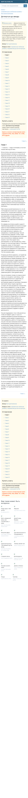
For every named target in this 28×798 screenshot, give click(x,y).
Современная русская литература (16, 48)
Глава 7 (7, 72)
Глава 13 (7, 89)
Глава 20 (7, 109)
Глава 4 (7, 63)
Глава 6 (7, 69)
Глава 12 (7, 86)
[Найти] (25, 5)
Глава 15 (7, 94)
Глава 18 (7, 103)
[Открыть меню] (25, 1)
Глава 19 (7, 106)
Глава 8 (7, 75)
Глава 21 (7, 111)
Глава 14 (7, 92)
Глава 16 (7, 97)
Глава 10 (7, 80)
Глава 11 (7, 83)
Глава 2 (7, 58)
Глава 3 (7, 60)
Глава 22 (7, 114)
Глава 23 (7, 117)
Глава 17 (7, 100)
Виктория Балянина (11, 44)
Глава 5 (7, 66)
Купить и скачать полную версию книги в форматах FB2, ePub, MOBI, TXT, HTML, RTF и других (13, 133)
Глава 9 (7, 77)
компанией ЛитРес (15, 129)
